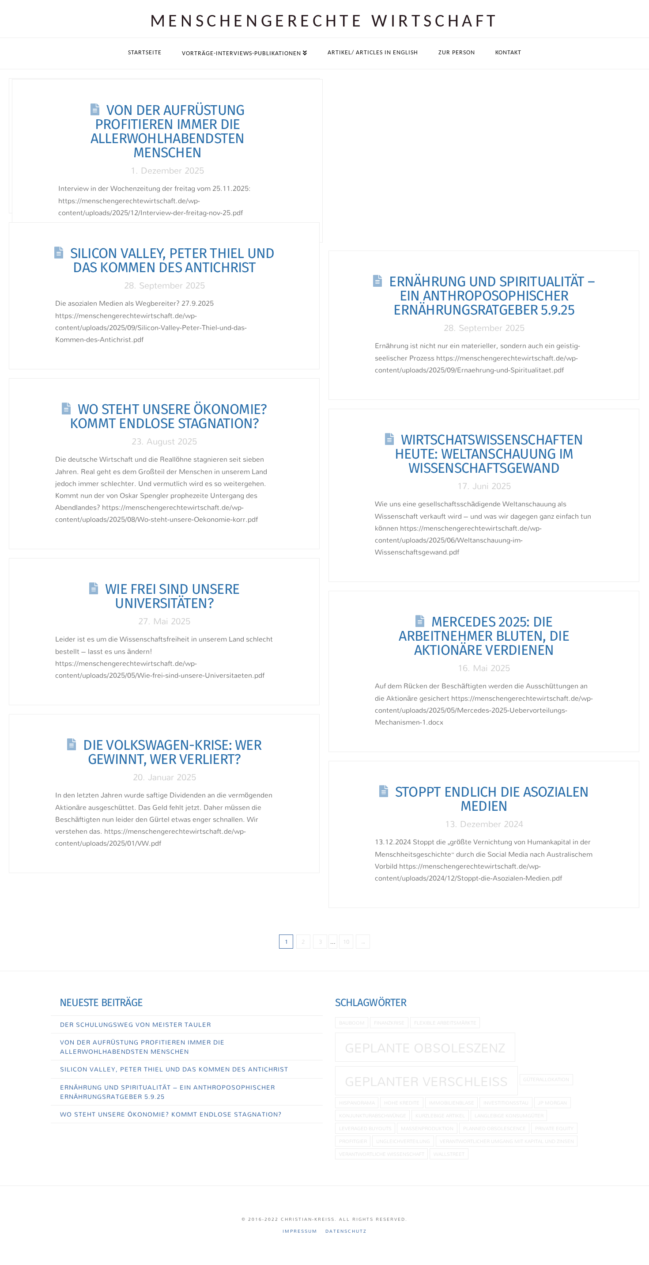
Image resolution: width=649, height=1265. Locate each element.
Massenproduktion (427, 1128)
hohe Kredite (401, 1102)
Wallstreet (449, 1154)
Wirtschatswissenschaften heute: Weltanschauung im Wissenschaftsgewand (489, 453)
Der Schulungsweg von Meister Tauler (135, 1024)
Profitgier (353, 1141)
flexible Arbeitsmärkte (445, 1022)
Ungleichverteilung (403, 1141)
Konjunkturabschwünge (372, 1115)
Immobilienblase (451, 1102)
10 (346, 941)
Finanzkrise (389, 1022)
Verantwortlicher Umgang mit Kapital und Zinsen (507, 1141)
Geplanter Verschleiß (426, 1081)
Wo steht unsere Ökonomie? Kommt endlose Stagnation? (168, 416)
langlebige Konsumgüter (509, 1115)
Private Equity (554, 1128)
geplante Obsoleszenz (425, 1047)
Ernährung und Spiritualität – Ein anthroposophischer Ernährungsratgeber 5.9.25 (492, 295)
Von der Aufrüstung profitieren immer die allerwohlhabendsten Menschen (168, 131)
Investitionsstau (505, 1102)
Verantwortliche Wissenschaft (381, 1154)
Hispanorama (357, 1102)
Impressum (300, 1231)
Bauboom (352, 1022)
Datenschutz (346, 1231)
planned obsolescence (494, 1128)
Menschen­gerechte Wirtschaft (324, 22)
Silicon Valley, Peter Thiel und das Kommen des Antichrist (172, 260)
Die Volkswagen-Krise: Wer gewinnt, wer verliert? (172, 752)
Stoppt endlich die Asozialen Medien (492, 798)
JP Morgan (552, 1102)
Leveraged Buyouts (365, 1128)
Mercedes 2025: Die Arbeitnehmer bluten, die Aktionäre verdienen (484, 635)
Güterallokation (546, 1079)
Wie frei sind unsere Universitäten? (172, 596)
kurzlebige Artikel (440, 1115)
